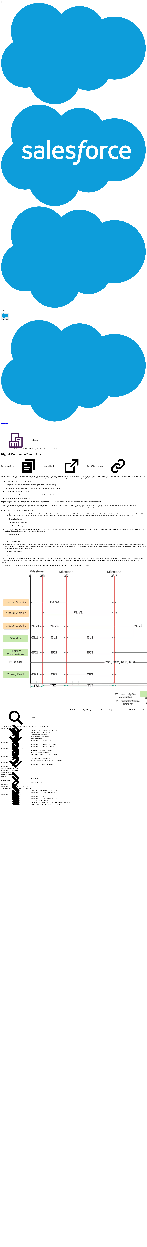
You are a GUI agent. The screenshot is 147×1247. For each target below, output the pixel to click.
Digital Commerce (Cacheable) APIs (99, 710)
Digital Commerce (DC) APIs (79, 710)
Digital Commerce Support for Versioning (119, 710)
